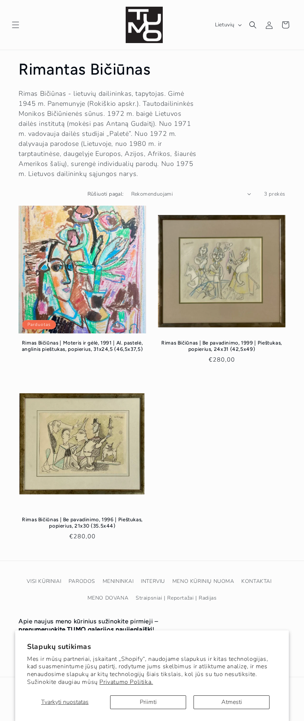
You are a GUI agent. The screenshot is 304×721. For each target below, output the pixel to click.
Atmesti (231, 702)
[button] (15, 25)
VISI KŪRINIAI (44, 581)
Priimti (148, 702)
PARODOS (82, 581)
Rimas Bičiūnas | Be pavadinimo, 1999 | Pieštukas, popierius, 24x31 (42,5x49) (221, 346)
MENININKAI (118, 581)
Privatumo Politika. (126, 682)
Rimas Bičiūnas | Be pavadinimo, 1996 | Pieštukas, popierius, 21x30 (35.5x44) (82, 522)
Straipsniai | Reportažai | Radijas (176, 597)
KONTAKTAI (256, 581)
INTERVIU (153, 581)
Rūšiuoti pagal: (105, 194)
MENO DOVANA (108, 597)
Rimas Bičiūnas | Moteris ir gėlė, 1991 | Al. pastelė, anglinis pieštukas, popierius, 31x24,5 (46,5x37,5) (82, 346)
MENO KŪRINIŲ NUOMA (203, 581)
